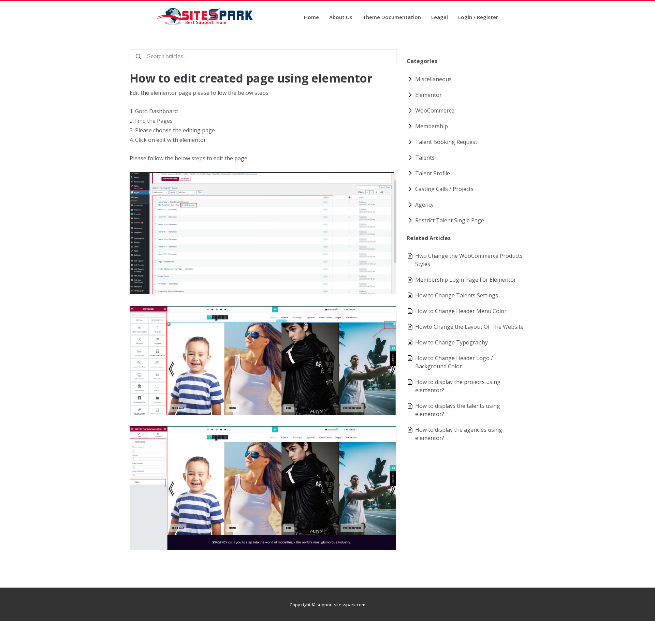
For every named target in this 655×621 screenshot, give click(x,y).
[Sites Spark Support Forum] (205, 16)
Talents (425, 157)
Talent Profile (432, 173)
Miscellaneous (433, 79)
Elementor (428, 95)
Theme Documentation (392, 17)
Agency (424, 204)
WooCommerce (434, 110)
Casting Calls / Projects (444, 189)
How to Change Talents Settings (456, 295)
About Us (340, 17)
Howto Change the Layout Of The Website (469, 326)
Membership (431, 126)
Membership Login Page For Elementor (465, 279)
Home (311, 17)
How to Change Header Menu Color (461, 311)
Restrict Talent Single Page (449, 220)
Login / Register (478, 17)
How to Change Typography (451, 342)
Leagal (439, 17)
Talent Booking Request (446, 142)
